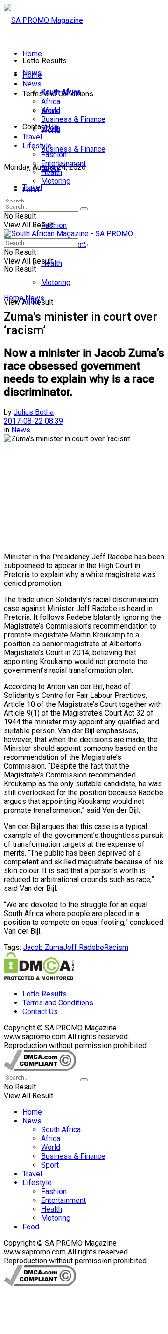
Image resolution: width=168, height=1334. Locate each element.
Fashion (54, 225)
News (32, 84)
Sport (50, 128)
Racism (116, 947)
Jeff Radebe (83, 947)
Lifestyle (37, 145)
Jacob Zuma (43, 947)
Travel (32, 137)
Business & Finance (73, 149)
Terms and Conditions (57, 1002)
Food (30, 190)
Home (32, 53)
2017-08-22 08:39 (33, 421)
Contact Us (40, 126)
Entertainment (63, 163)
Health (51, 172)
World (50, 110)
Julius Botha (34, 412)
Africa (50, 101)
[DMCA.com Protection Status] (39, 977)
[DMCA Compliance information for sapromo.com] (40, 1068)
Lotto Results (44, 60)
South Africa (61, 92)
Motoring (55, 282)
